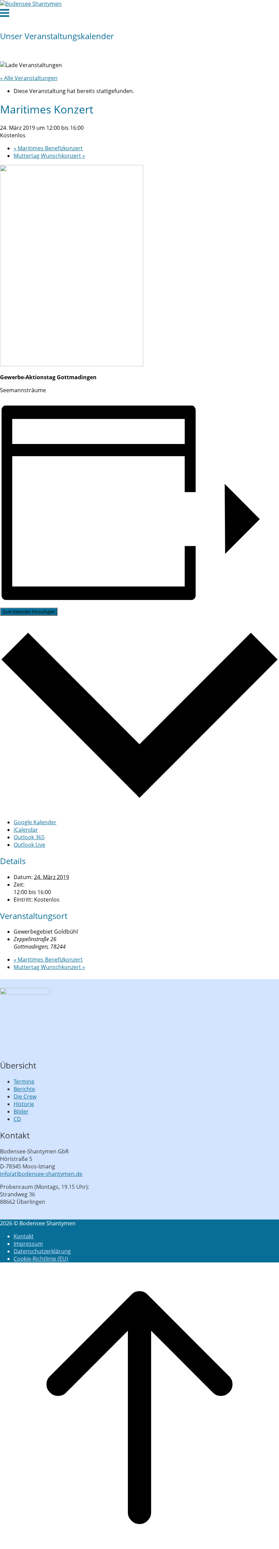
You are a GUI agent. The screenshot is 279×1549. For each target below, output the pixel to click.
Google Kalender (35, 822)
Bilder (21, 1111)
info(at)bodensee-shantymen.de (41, 1174)
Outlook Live (29, 844)
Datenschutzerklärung (42, 1251)
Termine (24, 1081)
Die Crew (25, 1096)
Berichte (24, 1089)
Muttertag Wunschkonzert (49, 155)
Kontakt (24, 1236)
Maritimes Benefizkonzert (48, 148)
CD (17, 1119)
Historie (24, 1104)
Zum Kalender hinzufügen (29, 612)
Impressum (28, 1243)
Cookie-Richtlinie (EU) (41, 1258)
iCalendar (26, 829)
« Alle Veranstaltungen (29, 78)
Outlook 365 (29, 837)
